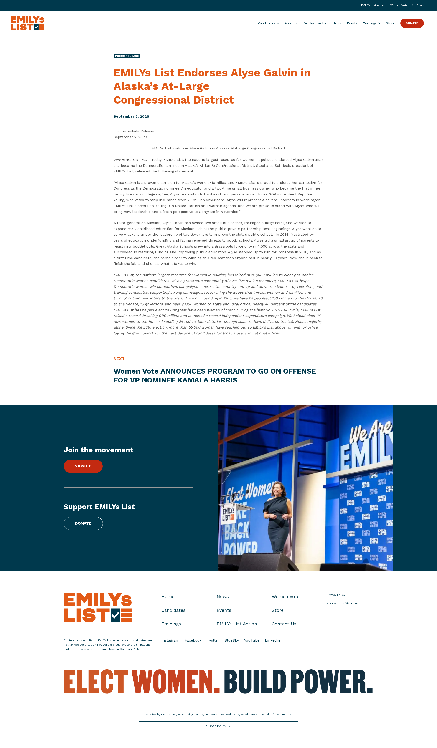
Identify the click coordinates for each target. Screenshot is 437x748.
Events (352, 23)
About (289, 23)
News (337, 23)
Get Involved (313, 23)
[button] (418, 5)
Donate (412, 23)
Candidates (266, 23)
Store (390, 23)
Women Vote (399, 5)
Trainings (369, 23)
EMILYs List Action (373, 5)
